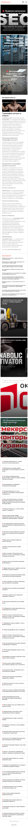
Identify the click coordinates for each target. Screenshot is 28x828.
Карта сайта (14, 824)
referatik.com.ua (5, 2)
